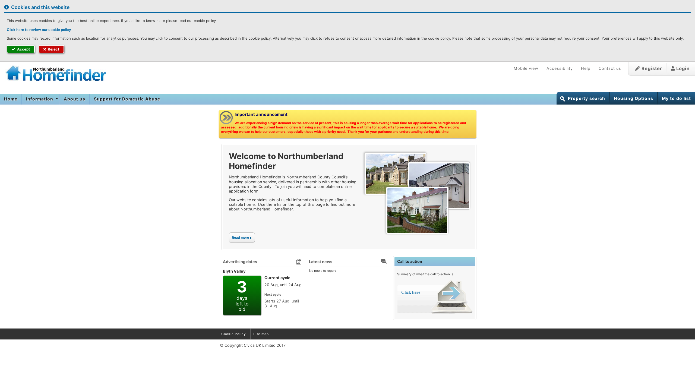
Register (651, 68)
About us (74, 99)
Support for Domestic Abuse (127, 99)
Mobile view (526, 68)
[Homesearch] (53, 73)
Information (40, 99)
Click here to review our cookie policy (39, 29)
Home (10, 99)
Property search (586, 98)
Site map (261, 334)
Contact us (610, 68)
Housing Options (633, 98)
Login (682, 68)
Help (585, 68)
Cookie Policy (233, 334)
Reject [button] (53, 49)
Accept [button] (23, 49)
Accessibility (559, 68)
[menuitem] (11, 99)
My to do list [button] (676, 98)
